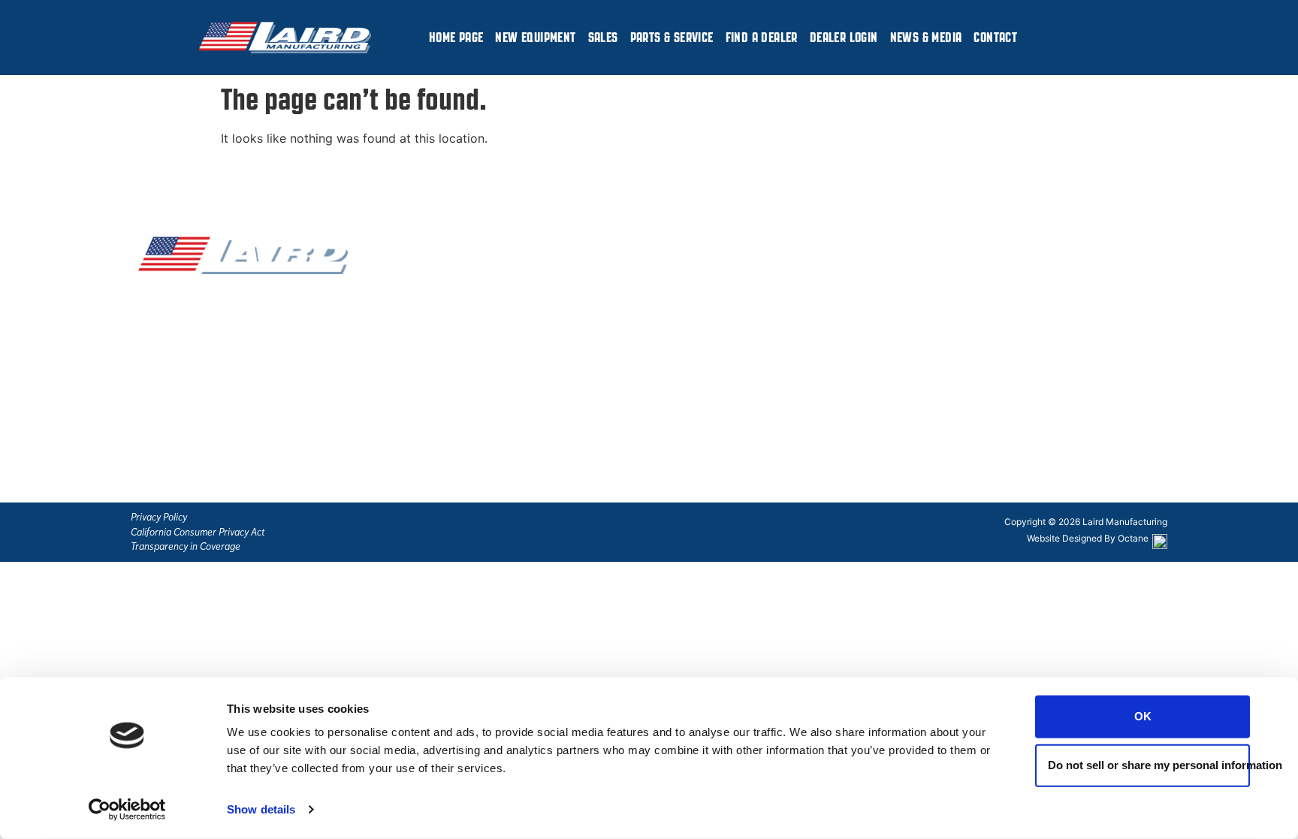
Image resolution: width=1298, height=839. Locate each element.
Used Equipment (472, 357)
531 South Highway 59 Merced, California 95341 (962, 358)
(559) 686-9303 (819, 318)
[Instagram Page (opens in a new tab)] (176, 411)
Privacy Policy (159, 517)
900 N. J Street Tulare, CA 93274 (940, 435)
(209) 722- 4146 (819, 299)
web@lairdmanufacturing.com (688, 380)
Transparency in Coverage (185, 546)
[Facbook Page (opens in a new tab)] (149, 411)
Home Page (456, 37)
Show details (261, 809)
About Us (452, 433)
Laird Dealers (463, 318)
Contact (995, 37)
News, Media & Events (487, 395)
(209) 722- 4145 (818, 280)
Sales (603, 37)
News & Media (926, 37)
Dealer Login (844, 37)
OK (1143, 716)
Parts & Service (672, 37)
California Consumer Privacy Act (197, 532)
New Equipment (535, 37)
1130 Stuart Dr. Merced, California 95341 (962, 282)
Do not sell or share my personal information (1149, 765)
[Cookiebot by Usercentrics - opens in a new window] (127, 809)
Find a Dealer (762, 37)
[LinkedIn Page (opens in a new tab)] (202, 411)
